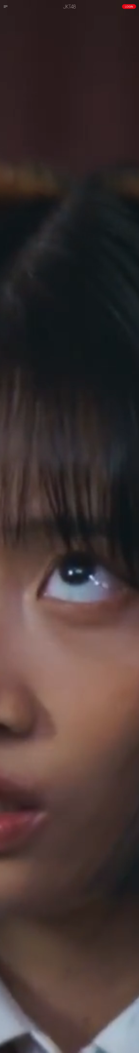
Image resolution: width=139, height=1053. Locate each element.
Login (129, 6)
